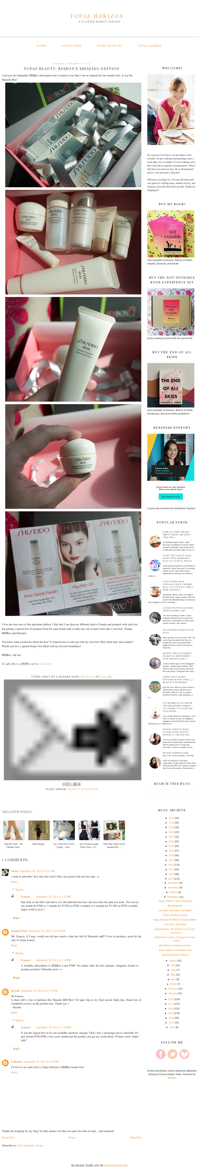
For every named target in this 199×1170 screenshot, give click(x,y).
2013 (171, 879)
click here (45, 663)
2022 (171, 836)
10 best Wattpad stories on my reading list (178, 609)
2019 (171, 850)
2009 (171, 1013)
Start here (72, 46)
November (173, 887)
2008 (171, 1018)
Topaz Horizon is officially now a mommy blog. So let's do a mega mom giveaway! (178, 585)
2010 (171, 1008)
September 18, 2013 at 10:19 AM (47, 931)
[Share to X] (71, 784)
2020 (171, 846)
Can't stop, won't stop (175, 924)
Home (42, 46)
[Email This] (64, 784)
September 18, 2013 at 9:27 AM (37, 871)
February (173, 988)
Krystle (15, 991)
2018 (171, 855)
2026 (171, 818)
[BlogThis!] (68, 784)
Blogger (172, 1077)
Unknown (17, 1062)
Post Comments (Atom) (30, 1145)
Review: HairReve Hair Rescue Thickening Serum (178, 754)
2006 (172, 1027)
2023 (171, 832)
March (173, 984)
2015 (171, 869)
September (173, 897)
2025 (171, 822)
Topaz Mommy (149, 46)
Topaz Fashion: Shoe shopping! (175, 901)
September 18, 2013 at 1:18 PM (53, 1027)
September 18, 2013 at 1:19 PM (53, 960)
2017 (171, 860)
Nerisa (15, 871)
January (172, 993)
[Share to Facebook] (75, 784)
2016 (171, 864)
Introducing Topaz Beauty (175, 954)
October (173, 892)
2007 (171, 1022)
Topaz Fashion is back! (175, 915)
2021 (171, 841)
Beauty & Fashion (83, 789)
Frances (25, 896)
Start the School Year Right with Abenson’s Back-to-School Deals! (177, 558)
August (172, 960)
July (173, 965)
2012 (171, 999)
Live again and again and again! (175, 910)
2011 (171, 1004)
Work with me (109, 46)
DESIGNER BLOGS (116, 1165)
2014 (171, 874)
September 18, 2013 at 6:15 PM (41, 1061)
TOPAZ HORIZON (97, 16)
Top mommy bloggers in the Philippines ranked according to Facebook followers (178, 707)
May (173, 974)
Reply (14, 882)
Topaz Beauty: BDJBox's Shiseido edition (175, 919)
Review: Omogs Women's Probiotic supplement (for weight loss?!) (177, 656)
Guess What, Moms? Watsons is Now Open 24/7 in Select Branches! (178, 679)
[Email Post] (73, 729)
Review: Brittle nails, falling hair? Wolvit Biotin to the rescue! (176, 732)
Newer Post (8, 1137)
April (173, 979)
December (173, 883)
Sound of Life (19, 931)
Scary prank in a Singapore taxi (175, 950)
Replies (20, 889)
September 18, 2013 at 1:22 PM (53, 896)
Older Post (135, 1137)
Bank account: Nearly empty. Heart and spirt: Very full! (177, 534)
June (173, 970)
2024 (171, 827)
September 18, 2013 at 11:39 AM (39, 990)
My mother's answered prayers (175, 945)
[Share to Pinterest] (79, 784)
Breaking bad (175, 905)
